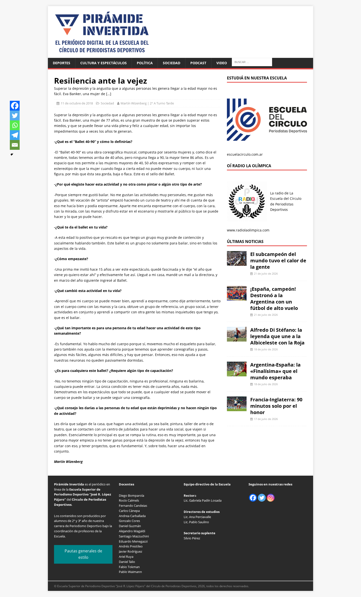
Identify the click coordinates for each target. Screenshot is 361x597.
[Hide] (12, 154)
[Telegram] (15, 135)
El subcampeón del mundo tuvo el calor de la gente (278, 260)
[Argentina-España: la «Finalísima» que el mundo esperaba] (237, 373)
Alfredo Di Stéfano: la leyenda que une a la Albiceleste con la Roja (277, 336)
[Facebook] (15, 106)
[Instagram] (271, 498)
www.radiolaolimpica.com (248, 230)
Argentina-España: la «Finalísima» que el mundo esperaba (275, 371)
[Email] (15, 145)
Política (145, 63)
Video (221, 63)
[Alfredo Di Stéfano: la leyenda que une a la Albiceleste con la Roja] (237, 338)
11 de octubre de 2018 (77, 103)
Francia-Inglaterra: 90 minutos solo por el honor (276, 406)
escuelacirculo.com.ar (245, 154)
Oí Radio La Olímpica (249, 165)
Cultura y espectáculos (103, 63)
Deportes (61, 63)
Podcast (198, 63)
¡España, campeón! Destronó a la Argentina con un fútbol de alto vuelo (274, 298)
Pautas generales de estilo (83, 554)
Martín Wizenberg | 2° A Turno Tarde (147, 103)
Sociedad (171, 63)
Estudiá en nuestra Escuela (257, 78)
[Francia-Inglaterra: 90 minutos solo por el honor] (237, 408)
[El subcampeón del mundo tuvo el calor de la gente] (237, 263)
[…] (108, 93)
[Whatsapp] (15, 125)
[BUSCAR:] (252, 61)
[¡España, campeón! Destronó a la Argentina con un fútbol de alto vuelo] (237, 297)
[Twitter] (15, 115)
